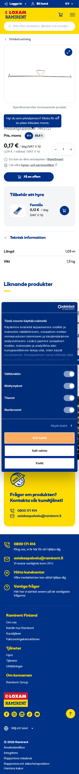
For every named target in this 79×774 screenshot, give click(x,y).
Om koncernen (19, 676)
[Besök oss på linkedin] (22, 714)
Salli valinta (39, 450)
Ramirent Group (17, 682)
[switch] (69, 386)
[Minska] (55, 149)
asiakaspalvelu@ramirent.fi (39, 516)
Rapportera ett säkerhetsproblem (26, 763)
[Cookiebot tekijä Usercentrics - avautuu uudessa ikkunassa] (58, 307)
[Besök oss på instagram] (14, 714)
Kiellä (39, 463)
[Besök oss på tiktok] (29, 714)
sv (67, 4)
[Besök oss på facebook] (6, 714)
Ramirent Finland (21, 616)
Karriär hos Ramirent (20, 628)
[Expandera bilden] (68, 52)
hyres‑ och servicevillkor (37, 165)
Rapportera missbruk (18, 758)
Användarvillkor (14, 747)
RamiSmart (55, 159)
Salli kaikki (39, 437)
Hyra (9, 655)
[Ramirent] (16, 15)
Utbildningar (14, 666)
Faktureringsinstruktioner (23, 639)
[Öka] (71, 149)
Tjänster (13, 648)
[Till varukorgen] (64, 210)
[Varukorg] (60, 14)
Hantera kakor (13, 768)
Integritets (11, 753)
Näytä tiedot (59, 425)
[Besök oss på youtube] (37, 714)
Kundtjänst (13, 633)
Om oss (11, 622)
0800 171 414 (27, 511)
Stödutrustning (20, 39)
